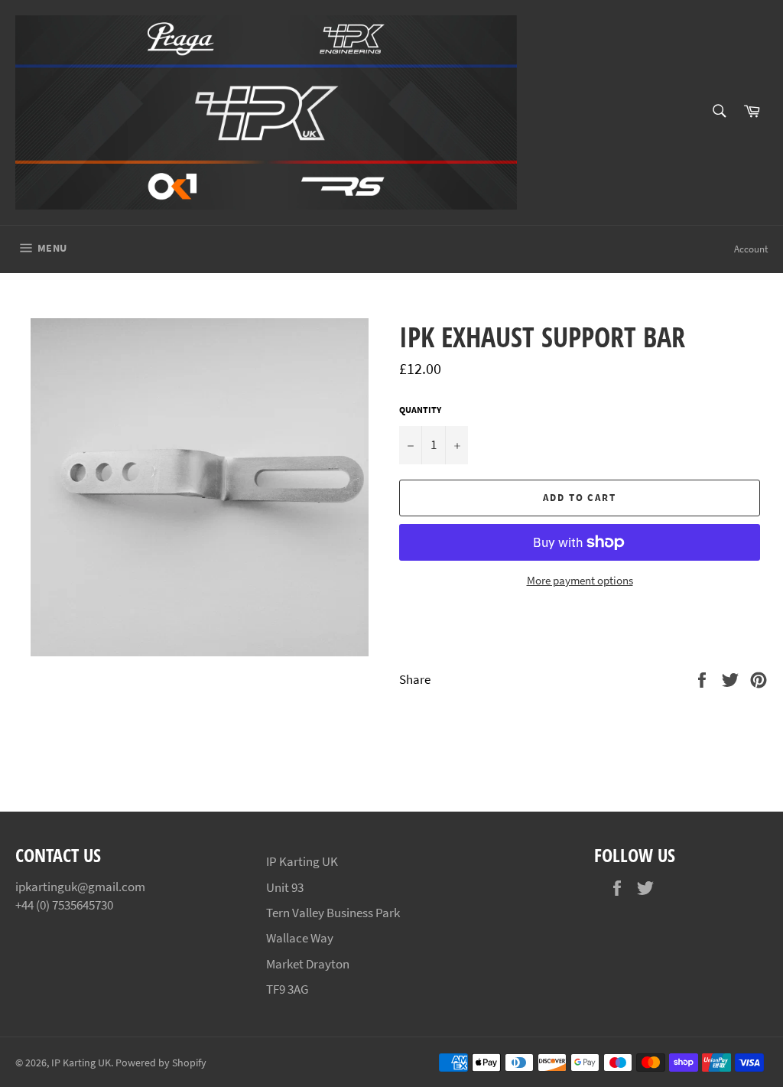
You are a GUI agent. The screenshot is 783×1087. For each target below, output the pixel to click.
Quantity (420, 409)
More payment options (580, 580)
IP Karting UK (81, 1062)
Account (751, 248)
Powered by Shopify (160, 1062)
